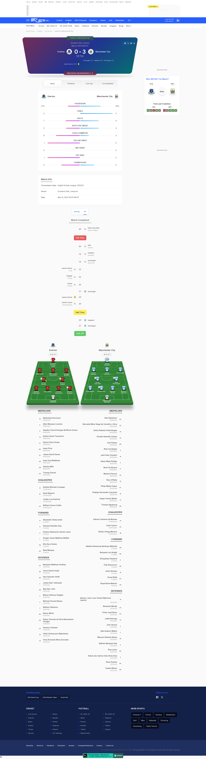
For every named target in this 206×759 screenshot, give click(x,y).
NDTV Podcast (80, 20)
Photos (55, 722)
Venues (31, 733)
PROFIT (41, 2)
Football (68, 20)
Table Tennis (151, 726)
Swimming (137, 726)
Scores (41, 26)
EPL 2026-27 (52, 26)
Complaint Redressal (85, 745)
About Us (40, 745)
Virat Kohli (64, 697)
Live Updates (107, 83)
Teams (30, 729)
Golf (110, 20)
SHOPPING (99, 2)
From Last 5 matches (162, 104)
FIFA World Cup (33, 697)
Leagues (113, 26)
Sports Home (30, 31)
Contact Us (110, 745)
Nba (143, 720)
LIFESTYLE (71, 2)
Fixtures (95, 26)
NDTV (28, 2)
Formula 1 (93, 20)
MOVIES (51, 2)
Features (85, 26)
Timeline (71, 83)
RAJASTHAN (114, 2)
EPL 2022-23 (110, 714)
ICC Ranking (57, 733)
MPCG (121, 2)
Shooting (164, 720)
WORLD (34, 2)
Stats (52, 83)
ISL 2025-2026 (66, 26)
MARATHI (128, 2)
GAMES (91, 2)
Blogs (121, 26)
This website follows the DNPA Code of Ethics (117, 750)
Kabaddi (152, 720)
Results (104, 26)
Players (55, 729)
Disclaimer (61, 745)
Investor (72, 745)
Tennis (103, 20)
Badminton (120, 20)
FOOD (65, 2)
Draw (162, 91)
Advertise (29, 745)
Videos (30, 725)
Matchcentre (85, 733)
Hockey (159, 715)
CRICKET (58, 2)
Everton (61, 51)
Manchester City (102, 51)
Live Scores (48, 31)
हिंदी (46, 2)
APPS (106, 2)
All (85, 211)
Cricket (59, 20)
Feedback (50, 745)
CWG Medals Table (50, 697)
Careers (99, 745)
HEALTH (79, 2)
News (77, 26)
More (128, 26)
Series (55, 714)
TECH (85, 2)
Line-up (89, 83)
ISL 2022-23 (85, 714)
